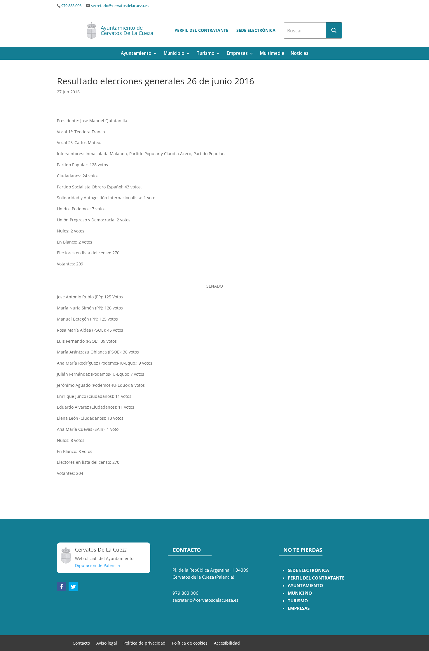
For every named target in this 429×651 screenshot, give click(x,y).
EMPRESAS (299, 608)
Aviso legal (106, 642)
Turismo (205, 53)
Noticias (299, 53)
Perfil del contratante (201, 30)
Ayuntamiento (136, 53)
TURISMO (298, 601)
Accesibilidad (227, 642)
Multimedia (272, 53)
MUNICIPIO (300, 593)
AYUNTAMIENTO (305, 585)
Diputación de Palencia (97, 565)
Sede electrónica (255, 30)
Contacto (81, 642)
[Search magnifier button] (334, 30)
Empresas (237, 53)
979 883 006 (71, 5)
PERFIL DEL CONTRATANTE (316, 578)
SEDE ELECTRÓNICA (308, 570)
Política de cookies (189, 642)
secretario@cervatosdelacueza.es (120, 5)
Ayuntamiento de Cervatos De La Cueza (127, 30)
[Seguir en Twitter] (73, 586)
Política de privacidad (144, 642)
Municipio (174, 53)
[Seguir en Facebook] (61, 586)
